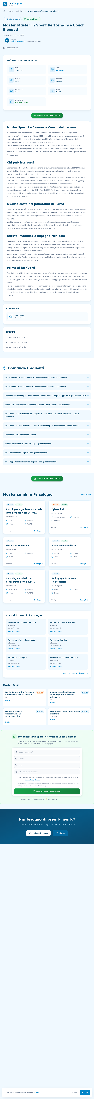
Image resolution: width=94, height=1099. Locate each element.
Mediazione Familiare (64, 545)
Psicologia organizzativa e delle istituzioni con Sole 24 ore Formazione (24, 513)
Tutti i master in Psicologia (18, 337)
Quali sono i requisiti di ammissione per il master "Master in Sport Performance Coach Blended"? (47, 415)
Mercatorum (12, 47)
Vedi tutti (85, 494)
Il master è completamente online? (47, 434)
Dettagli (37, 531)
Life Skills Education (17, 545)
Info (37, 1092)
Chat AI (62, 833)
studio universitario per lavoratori (25, 260)
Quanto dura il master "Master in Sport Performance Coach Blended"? (47, 386)
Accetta (85, 1092)
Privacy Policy (29, 780)
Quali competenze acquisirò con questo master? (47, 452)
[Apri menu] (88, 4)
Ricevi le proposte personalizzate (48, 791)
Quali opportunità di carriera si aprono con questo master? (47, 461)
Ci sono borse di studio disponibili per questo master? (47, 443)
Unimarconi (58, 513)
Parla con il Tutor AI (40, 833)
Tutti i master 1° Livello (17, 347)
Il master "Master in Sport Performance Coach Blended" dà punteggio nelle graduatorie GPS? (47, 395)
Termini (37, 780)
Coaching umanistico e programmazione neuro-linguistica (20, 582)
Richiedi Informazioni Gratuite (48, 115)
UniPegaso (12, 585)
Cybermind (58, 509)
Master (11, 11)
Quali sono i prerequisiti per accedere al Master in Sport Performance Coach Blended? (47, 425)
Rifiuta (74, 1092)
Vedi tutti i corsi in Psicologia (74, 673)
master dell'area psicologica (52, 151)
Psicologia (20, 11)
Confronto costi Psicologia (18, 342)
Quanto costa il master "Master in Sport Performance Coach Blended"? (47, 377)
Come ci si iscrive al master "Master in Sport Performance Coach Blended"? (47, 404)
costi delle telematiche (45, 228)
